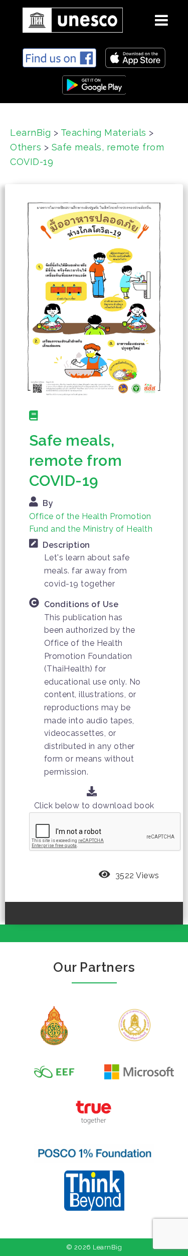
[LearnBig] (69, 18)
